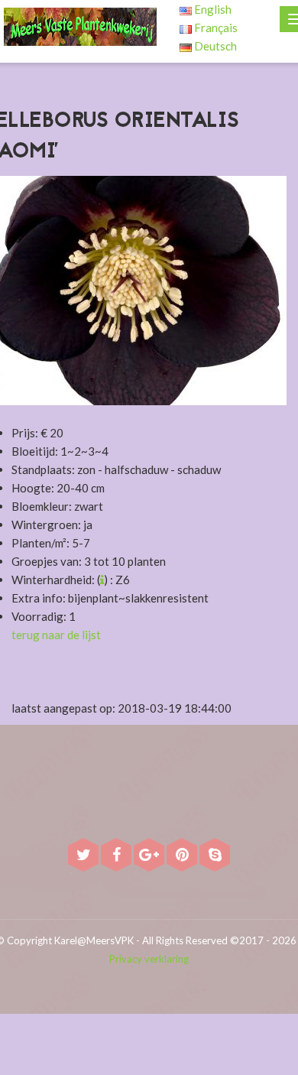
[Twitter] (84, 855)
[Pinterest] (183, 855)
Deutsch (214, 46)
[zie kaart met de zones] (102, 579)
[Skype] (214, 855)
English (212, 9)
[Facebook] (117, 855)
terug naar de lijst (56, 634)
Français (215, 27)
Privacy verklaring (149, 959)
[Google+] (150, 855)
